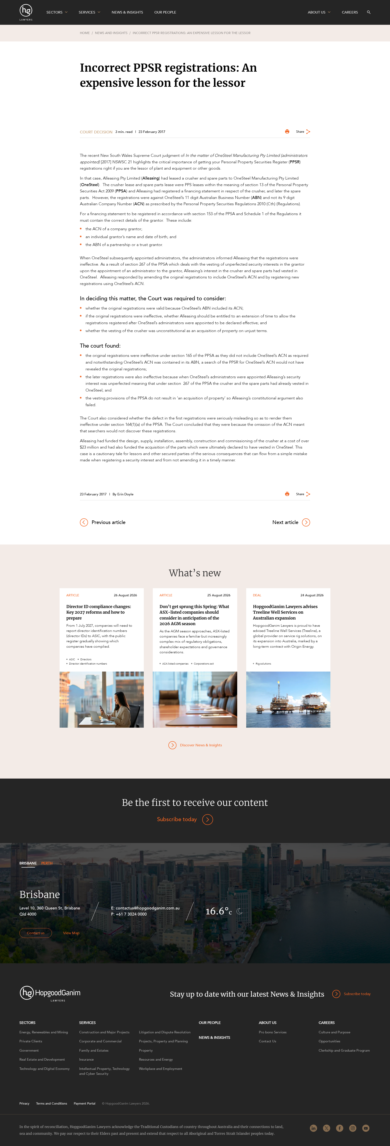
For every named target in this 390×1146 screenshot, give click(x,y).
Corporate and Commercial (100, 1041)
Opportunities (329, 1041)
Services (87, 1022)
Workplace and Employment (160, 1068)
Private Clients (30, 1041)
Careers (327, 1022)
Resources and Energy (156, 1059)
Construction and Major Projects (104, 1032)
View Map (71, 933)
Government (29, 1050)
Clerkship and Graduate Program (344, 1050)
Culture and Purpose (334, 1032)
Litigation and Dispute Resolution (164, 1032)
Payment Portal (84, 1103)
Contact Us (267, 1041)
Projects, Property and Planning (163, 1041)
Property (146, 1050)
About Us (267, 1022)
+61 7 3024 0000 (131, 914)
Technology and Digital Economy (44, 1068)
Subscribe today (177, 819)
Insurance (86, 1059)
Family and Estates (94, 1050)
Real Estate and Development (42, 1059)
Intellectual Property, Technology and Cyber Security (104, 1071)
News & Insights (214, 1037)
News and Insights (111, 33)
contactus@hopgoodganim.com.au (148, 908)
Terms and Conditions (51, 1103)
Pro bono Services (273, 1032)
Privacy (24, 1103)
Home (85, 33)
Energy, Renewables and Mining (43, 1032)
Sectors (27, 1022)
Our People (210, 1022)
